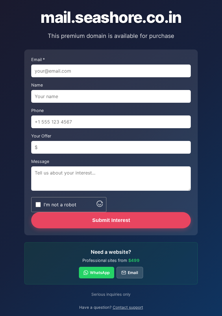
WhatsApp (100, 272)
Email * (38, 59)
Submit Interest (111, 220)
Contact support (128, 307)
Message (40, 161)
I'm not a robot (60, 204)
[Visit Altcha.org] (100, 205)
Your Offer (41, 135)
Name (37, 84)
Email (133, 272)
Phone (37, 110)
